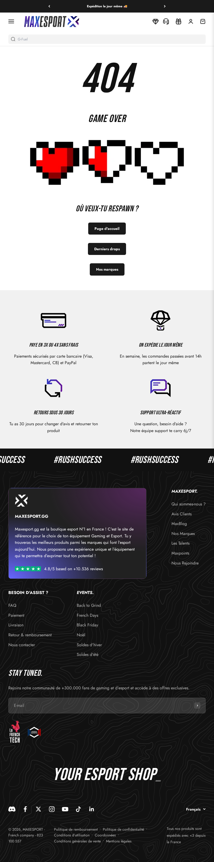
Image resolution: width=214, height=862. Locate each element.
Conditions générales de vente (77, 841)
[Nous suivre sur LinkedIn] (91, 809)
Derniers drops (107, 249)
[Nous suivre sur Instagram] (51, 809)
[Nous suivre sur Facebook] (25, 809)
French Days (87, 615)
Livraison (15, 625)
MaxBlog (179, 524)
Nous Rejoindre (185, 563)
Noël (81, 635)
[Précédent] (49, 6)
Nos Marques (183, 534)
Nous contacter (21, 645)
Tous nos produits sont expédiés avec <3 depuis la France (186, 835)
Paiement (16, 615)
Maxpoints (180, 553)
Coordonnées (105, 835)
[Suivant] (165, 6)
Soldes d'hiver (89, 645)
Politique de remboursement (76, 829)
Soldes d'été (87, 654)
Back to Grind (89, 605)
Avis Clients (181, 514)
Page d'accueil (107, 228)
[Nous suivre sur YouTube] (65, 809)
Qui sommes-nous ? (188, 504)
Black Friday (87, 625)
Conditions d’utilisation (72, 835)
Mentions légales (119, 841)
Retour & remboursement (30, 635)
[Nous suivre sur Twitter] (38, 809)
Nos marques (107, 269)
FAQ (12, 605)
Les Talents (180, 543)
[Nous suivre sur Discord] (11, 809)
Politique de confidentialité (123, 829)
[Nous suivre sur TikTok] (78, 809)
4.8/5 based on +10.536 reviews (73, 569)
